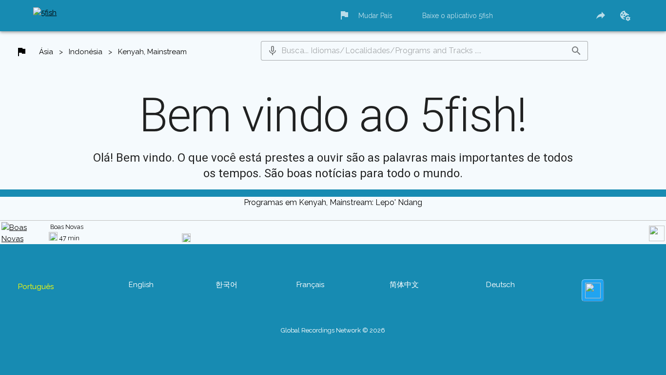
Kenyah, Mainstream (152, 51)
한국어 (226, 284)
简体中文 (404, 284)
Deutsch (500, 284)
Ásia (46, 51)
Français (310, 284)
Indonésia (85, 51)
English (141, 284)
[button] (272, 51)
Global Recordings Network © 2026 (333, 330)
